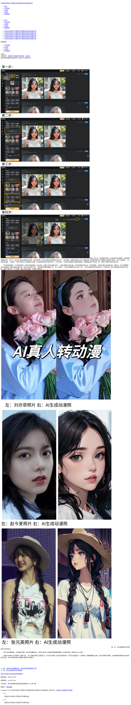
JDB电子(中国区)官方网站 (16, 56)
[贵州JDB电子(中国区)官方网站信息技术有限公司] (17, 3)
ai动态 (6, 12)
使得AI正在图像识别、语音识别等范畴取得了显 (21, 668)
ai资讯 (6, 10)
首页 (5, 6)
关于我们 (7, 8)
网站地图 (9, 687)
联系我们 (7, 14)
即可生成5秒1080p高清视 (14, 670)
